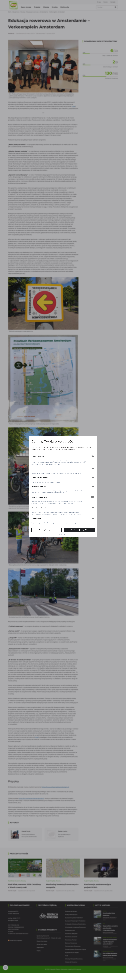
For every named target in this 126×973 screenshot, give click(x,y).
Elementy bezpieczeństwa (40, 508)
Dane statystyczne (37, 456)
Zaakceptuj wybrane (46, 530)
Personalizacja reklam (38, 486)
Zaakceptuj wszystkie (79, 530)
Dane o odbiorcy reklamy (39, 477)
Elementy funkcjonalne (39, 497)
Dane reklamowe (37, 469)
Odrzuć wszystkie (63, 534)
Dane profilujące (36, 518)
